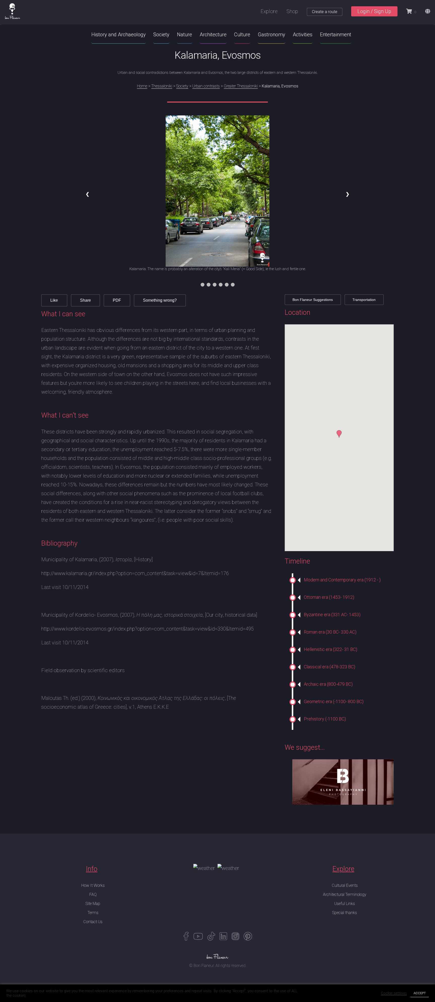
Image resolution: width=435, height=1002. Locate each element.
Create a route (324, 11)
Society (182, 86)
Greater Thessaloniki (241, 86)
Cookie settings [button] (394, 993)
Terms (93, 912)
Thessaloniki (161, 86)
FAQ (93, 894)
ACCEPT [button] (420, 993)
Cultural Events (345, 885)
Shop (292, 11)
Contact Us (92, 921)
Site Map (93, 903)
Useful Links (344, 903)
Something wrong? (160, 300)
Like (54, 300)
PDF (117, 300)
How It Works (93, 885)
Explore (269, 11)
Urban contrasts (206, 86)
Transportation (364, 300)
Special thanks (344, 912)
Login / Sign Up (374, 11)
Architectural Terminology (344, 894)
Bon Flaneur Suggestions (313, 300)
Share (85, 300)
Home (142, 86)
